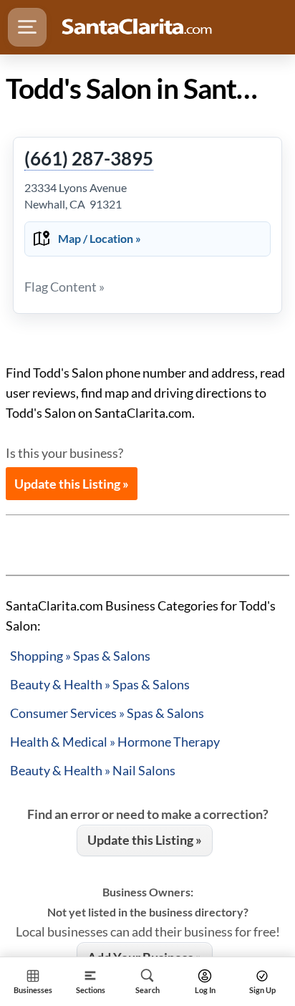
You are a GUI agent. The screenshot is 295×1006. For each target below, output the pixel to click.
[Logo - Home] (137, 27)
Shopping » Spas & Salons (80, 656)
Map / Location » (99, 238)
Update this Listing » (71, 484)
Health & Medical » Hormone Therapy (115, 741)
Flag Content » (64, 286)
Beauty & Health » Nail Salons (92, 770)
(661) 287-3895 (88, 159)
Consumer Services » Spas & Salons (107, 713)
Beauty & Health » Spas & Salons (100, 684)
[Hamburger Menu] (27, 27)
